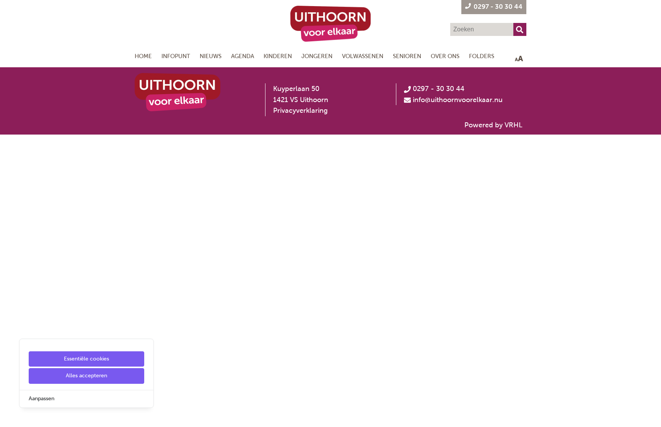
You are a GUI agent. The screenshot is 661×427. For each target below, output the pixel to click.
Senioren (407, 56)
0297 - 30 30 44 (437, 89)
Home (143, 56)
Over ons (445, 56)
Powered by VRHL (493, 125)
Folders (481, 56)
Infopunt (175, 56)
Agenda (242, 56)
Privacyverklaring (300, 110)
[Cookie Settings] (9, 415)
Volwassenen (362, 56)
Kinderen (278, 56)
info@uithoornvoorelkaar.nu (458, 100)
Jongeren (316, 56)
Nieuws (210, 56)
